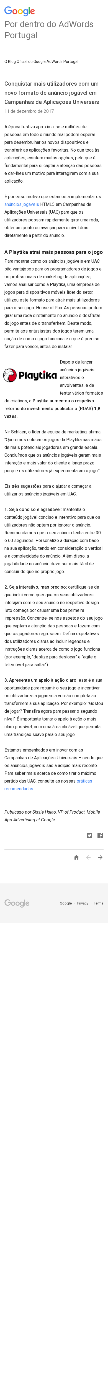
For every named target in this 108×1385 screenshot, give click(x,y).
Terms (99, 903)
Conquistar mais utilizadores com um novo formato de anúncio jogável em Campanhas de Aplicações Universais (51, 92)
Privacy (83, 903)
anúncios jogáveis (21, 204)
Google (66, 903)
